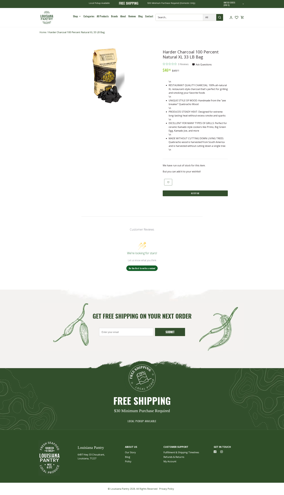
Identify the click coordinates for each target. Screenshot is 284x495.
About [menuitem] (123, 16)
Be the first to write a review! (142, 268)
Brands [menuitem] (114, 16)
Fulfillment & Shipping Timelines (181, 452)
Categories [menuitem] (88, 16)
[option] (106, 75)
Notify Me (195, 193)
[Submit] (219, 17)
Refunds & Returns (173, 457)
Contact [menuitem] (149, 16)
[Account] (231, 17)
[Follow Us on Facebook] (215, 452)
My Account (169, 461)
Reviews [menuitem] (132, 16)
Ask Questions (203, 64)
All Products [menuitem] (103, 16)
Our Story (130, 452)
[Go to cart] (242, 17)
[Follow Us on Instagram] (221, 452)
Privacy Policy (166, 488)
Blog (127, 457)
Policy (128, 461)
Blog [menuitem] (140, 16)
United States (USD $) (229, 4)
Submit (170, 332)
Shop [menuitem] (75, 16)
